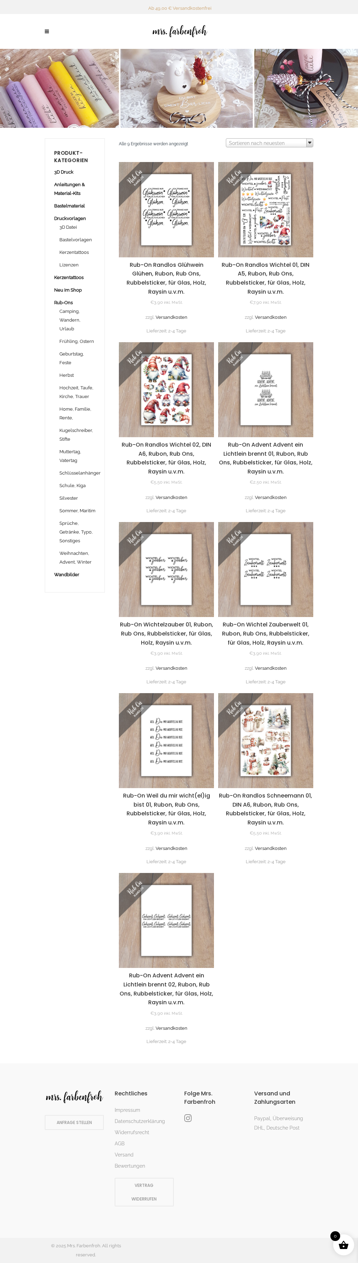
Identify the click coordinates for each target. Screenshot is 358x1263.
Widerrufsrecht (132, 1132)
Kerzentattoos (74, 252)
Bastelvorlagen (75, 239)
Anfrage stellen (74, 1122)
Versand (124, 1155)
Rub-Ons (63, 302)
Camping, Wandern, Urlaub (69, 320)
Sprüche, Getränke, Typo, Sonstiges (76, 532)
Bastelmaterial (69, 205)
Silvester (68, 498)
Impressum (127, 1110)
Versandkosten (171, 317)
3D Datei (68, 227)
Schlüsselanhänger (80, 473)
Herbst (66, 375)
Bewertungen (130, 1166)
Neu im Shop (68, 290)
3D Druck (63, 172)
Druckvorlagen (70, 218)
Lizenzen (69, 264)
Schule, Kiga (72, 485)
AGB (119, 1143)
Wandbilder (66, 574)
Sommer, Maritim (77, 510)
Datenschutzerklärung (140, 1121)
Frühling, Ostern (76, 341)
